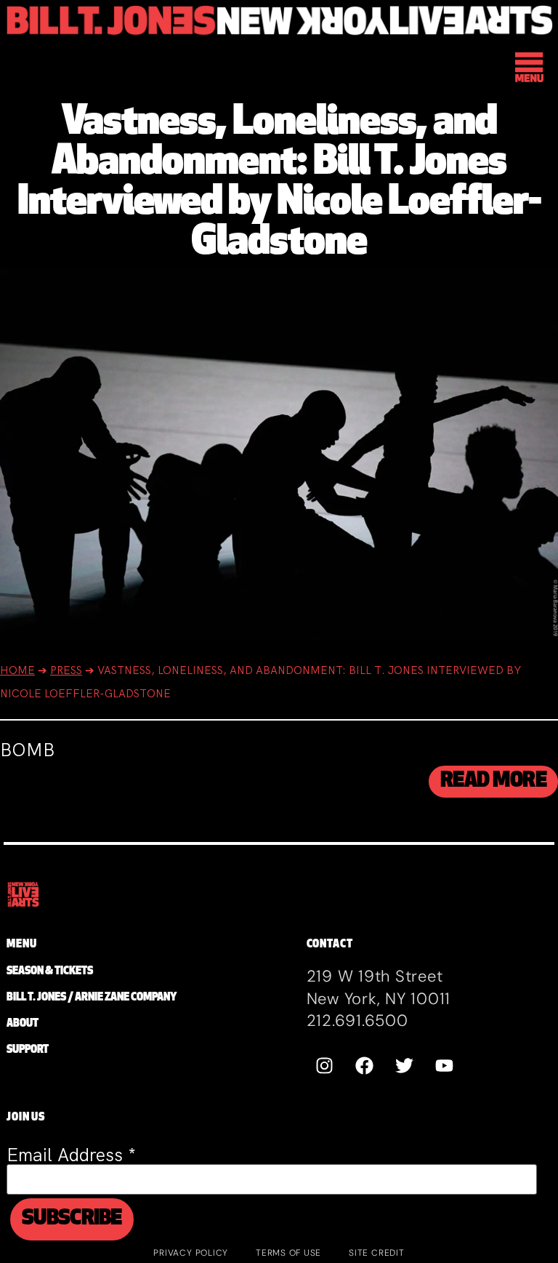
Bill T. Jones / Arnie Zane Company (92, 998)
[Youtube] (444, 1066)
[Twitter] (405, 1066)
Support (28, 1050)
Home (17, 670)
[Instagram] (325, 1066)
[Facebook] (365, 1066)
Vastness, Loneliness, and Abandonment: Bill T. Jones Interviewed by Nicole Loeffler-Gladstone (279, 184)
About (23, 1024)
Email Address (71, 1155)
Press (66, 670)
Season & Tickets (50, 971)
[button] (530, 69)
